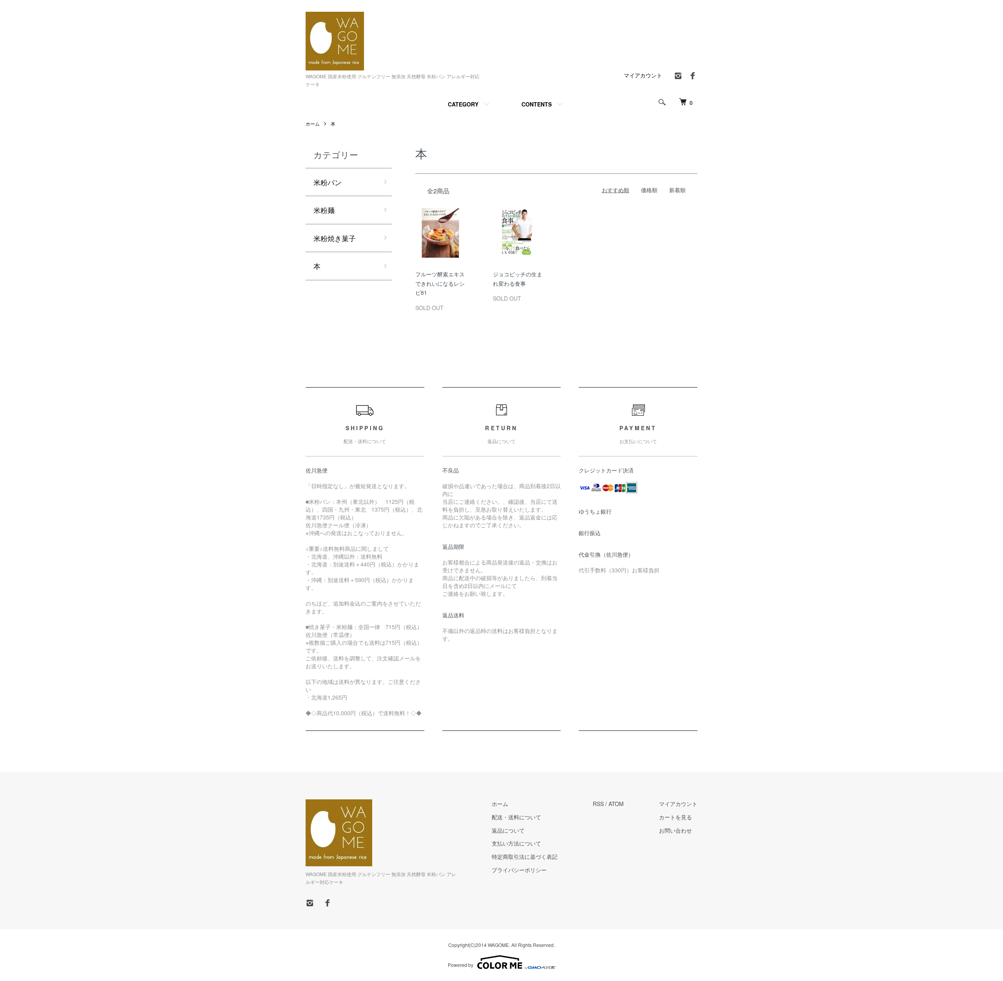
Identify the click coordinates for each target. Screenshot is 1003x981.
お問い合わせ (675, 830)
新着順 (677, 190)
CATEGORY (463, 104)
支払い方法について (516, 843)
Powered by (460, 964)
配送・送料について (516, 817)
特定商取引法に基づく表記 (525, 856)
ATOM (616, 804)
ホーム (313, 123)
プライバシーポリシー (519, 870)
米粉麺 (324, 210)
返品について (508, 830)
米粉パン (327, 182)
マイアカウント (643, 75)
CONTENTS (536, 104)
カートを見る (675, 817)
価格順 (649, 190)
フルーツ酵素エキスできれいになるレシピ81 (440, 283)
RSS (598, 804)
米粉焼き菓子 (334, 238)
